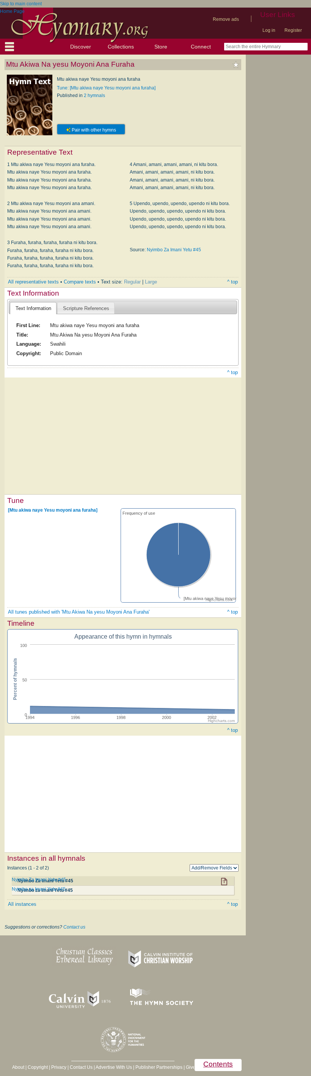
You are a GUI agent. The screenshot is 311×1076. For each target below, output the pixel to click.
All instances (22, 904)
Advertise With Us (114, 1067)
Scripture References (86, 308)
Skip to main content (21, 3)
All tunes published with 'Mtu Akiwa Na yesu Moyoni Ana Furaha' (78, 612)
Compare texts (80, 282)
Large (151, 282)
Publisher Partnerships (158, 1067)
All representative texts (33, 282)
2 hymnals (94, 95)
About (18, 1067)
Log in (268, 30)
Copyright (38, 1067)
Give (190, 1067)
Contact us (74, 927)
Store (160, 47)
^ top (232, 282)
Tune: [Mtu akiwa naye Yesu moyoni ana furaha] (106, 88)
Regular (132, 282)
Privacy (58, 1067)
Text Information (33, 308)
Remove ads (226, 19)
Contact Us (81, 1067)
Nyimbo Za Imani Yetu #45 (174, 249)
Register (293, 30)
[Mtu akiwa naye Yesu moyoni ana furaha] (52, 509)
